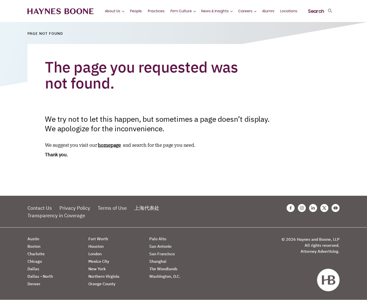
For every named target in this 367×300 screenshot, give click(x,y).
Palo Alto (157, 238)
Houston (96, 246)
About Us (112, 11)
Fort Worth (98, 238)
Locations (288, 11)
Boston (33, 246)
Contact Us (39, 207)
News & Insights (215, 11)
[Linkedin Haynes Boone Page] (313, 208)
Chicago (34, 261)
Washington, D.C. (165, 276)
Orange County (101, 283)
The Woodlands (163, 268)
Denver (33, 283)
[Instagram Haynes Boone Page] (302, 208)
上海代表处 (146, 207)
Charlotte (36, 253)
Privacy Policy (74, 207)
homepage (109, 145)
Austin (33, 238)
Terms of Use (112, 207)
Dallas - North (40, 276)
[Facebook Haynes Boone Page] (291, 208)
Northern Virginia (103, 276)
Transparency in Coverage (56, 215)
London (95, 253)
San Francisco (162, 253)
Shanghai (157, 261)
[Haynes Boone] (60, 11)
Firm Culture (181, 11)
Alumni (268, 11)
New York (97, 268)
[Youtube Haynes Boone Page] (336, 208)
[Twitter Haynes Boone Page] (324, 208)
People (136, 11)
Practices (156, 11)
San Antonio (160, 246)
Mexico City (98, 261)
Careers (245, 11)
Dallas (33, 268)
